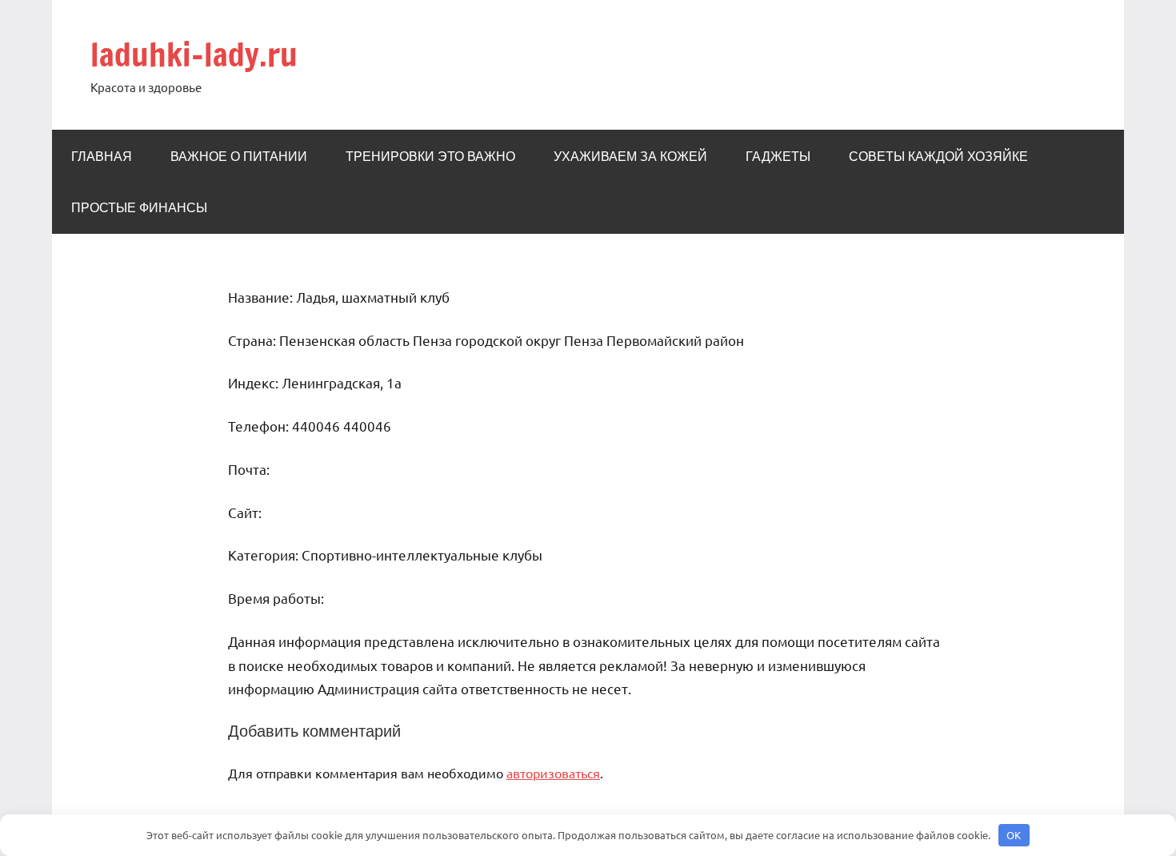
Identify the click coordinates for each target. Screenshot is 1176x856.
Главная (101, 156)
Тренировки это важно (430, 156)
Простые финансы (139, 207)
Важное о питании (238, 156)
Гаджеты (778, 156)
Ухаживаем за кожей (630, 156)
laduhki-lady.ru (194, 54)
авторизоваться (553, 773)
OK (1013, 835)
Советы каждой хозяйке (938, 156)
